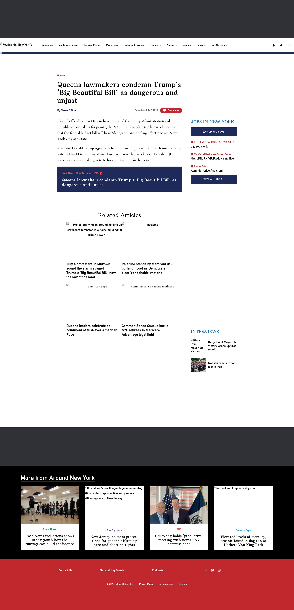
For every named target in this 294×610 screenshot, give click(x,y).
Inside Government (68, 45)
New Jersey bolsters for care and (114, 541)
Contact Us (47, 45)
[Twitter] (213, 570)
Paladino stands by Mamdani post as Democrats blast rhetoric (147, 268)
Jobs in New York (212, 121)
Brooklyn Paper (244, 530)
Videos (170, 45)
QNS (179, 529)
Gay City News (114, 530)
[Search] (281, 45)
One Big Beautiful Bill (131, 127)
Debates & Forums (134, 45)
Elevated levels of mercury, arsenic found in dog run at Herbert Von (244, 541)
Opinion (187, 45)
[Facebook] (206, 570)
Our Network (218, 45)
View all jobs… (214, 179)
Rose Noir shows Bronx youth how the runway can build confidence (49, 540)
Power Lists (112, 45)
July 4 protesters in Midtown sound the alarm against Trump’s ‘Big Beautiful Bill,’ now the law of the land (91, 270)
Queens (61, 75)
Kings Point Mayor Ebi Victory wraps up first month (222, 345)
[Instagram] (219, 570)
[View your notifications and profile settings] (274, 45)
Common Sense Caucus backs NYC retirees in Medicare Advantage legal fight (145, 330)
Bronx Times (49, 529)
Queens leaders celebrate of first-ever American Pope (91, 330)
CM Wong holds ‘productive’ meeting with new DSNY (179, 540)
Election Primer (92, 45)
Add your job (216, 131)
